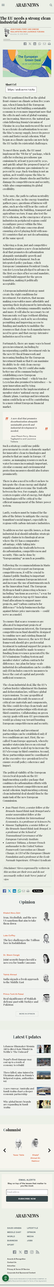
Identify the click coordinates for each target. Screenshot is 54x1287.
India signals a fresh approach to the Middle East (20, 980)
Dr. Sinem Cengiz (11, 955)
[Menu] (3, 5)
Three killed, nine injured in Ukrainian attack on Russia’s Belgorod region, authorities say (18, 1076)
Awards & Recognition (16, 1259)
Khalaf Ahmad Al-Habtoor (35, 1158)
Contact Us (11, 1262)
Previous (4, 1150)
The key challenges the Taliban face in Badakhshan (21, 941)
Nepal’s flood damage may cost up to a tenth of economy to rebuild (17, 1062)
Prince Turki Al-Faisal (13, 994)
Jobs (30, 1240)
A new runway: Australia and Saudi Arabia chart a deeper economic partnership (18, 1091)
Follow (38, 891)
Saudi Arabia (14, 1228)
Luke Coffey (9, 935)
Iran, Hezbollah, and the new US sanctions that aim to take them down (20, 920)
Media (30, 1236)
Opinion (27, 902)
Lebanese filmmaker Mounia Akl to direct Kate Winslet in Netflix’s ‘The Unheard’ (18, 1049)
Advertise (11, 1266)
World (11, 1236)
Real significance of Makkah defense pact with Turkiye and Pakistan (20, 1001)
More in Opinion (27, 1014)
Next (49, 1150)
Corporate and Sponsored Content (21, 1273)
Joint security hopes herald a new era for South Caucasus (19, 961)
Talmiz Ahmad (10, 974)
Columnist (12, 1129)
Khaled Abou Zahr (11, 913)
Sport (10, 1244)
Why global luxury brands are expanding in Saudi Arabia (17, 1104)
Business (12, 1240)
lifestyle (32, 1228)
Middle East (14, 1232)
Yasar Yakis (18, 1155)
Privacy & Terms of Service (18, 1269)
